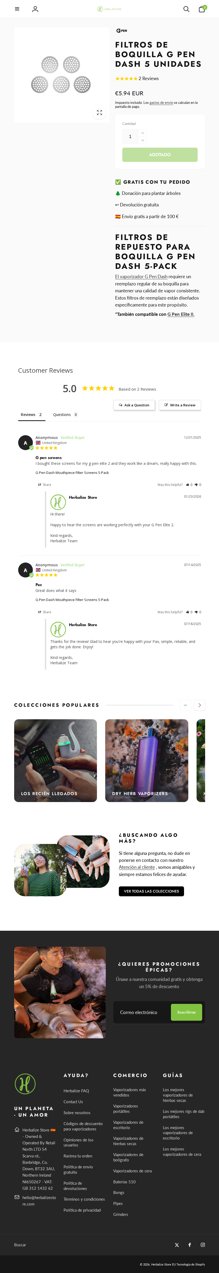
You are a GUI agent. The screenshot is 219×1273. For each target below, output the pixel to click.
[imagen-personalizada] (25, 1093)
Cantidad (129, 123)
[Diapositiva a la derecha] (199, 705)
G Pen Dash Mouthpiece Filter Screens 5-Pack (72, 472)
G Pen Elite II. (180, 314)
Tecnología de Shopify (191, 1264)
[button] (17, 9)
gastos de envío (161, 102)
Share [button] (46, 484)
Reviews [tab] (28, 414)
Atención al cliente (137, 867)
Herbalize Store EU (163, 1264)
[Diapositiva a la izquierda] (185, 705)
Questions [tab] (62, 414)
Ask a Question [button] (136, 405)
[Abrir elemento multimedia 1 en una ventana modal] (62, 75)
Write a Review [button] (182, 405)
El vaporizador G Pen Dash (141, 276)
